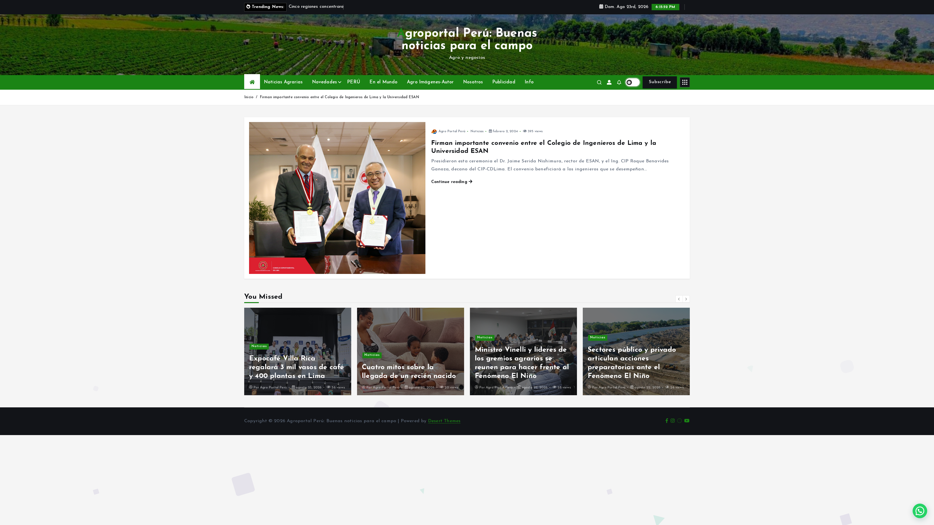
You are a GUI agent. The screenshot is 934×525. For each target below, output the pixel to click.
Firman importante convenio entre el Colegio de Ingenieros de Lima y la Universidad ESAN (339, 97)
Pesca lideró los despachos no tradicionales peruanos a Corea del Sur (635, 367)
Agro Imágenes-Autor (430, 82)
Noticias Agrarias (283, 82)
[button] (679, 299)
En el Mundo (383, 82)
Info (529, 82)
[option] (297, 351)
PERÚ (353, 82)
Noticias (477, 131)
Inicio (248, 97)
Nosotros (473, 82)
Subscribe (660, 82)
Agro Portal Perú (452, 131)
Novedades (324, 82)
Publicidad (503, 82)
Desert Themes (444, 421)
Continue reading (450, 182)
